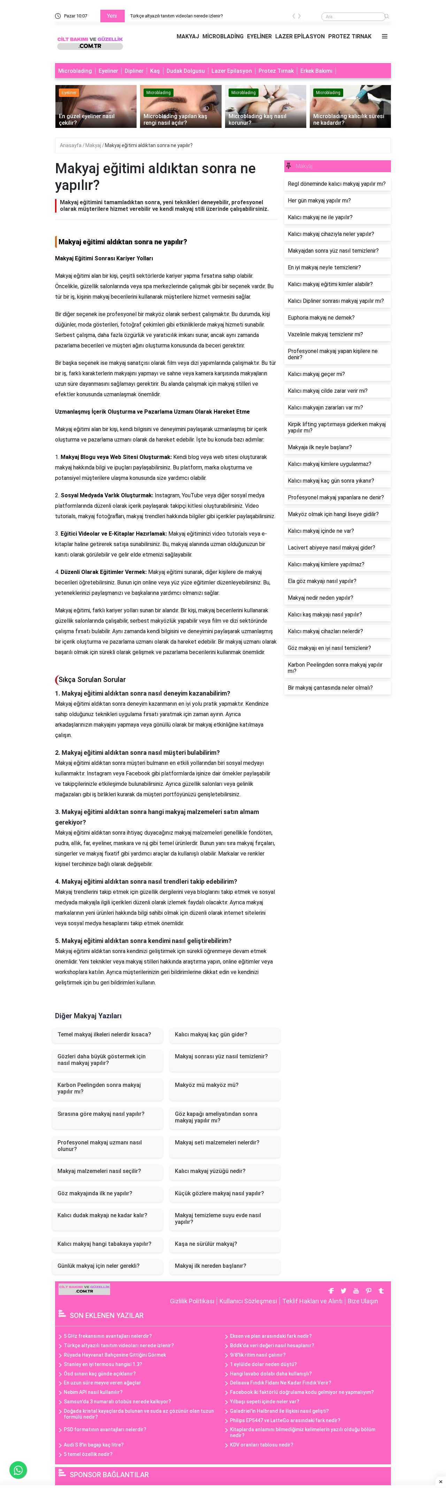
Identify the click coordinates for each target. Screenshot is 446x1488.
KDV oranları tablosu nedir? (261, 1445)
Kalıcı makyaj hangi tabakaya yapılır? (104, 1244)
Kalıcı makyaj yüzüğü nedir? (210, 1171)
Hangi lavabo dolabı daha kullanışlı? (271, 1373)
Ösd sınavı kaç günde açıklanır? (100, 1373)
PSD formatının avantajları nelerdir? (105, 1429)
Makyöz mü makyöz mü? (207, 1085)
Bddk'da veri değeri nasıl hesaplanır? (272, 1345)
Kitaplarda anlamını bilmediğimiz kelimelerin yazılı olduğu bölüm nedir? (302, 1432)
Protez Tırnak (276, 71)
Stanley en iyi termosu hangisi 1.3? (103, 1364)
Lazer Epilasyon (232, 71)
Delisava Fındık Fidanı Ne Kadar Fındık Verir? (280, 1383)
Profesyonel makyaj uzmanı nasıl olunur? (99, 1145)
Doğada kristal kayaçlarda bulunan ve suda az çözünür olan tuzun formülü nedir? (139, 1414)
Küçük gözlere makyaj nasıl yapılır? (219, 1193)
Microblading (75, 71)
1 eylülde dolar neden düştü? (263, 1364)
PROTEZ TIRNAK (349, 36)
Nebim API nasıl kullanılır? (93, 1392)
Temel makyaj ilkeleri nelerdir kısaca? (104, 1034)
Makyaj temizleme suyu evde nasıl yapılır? (218, 1218)
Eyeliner (108, 71)
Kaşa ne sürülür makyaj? (206, 1244)
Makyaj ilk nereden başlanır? (210, 1266)
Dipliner (134, 71)
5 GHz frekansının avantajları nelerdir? (108, 1336)
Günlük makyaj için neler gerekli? (98, 1266)
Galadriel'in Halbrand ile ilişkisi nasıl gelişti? (279, 1411)
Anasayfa (71, 145)
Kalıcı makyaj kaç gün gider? (211, 1034)
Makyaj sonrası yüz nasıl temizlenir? (221, 1056)
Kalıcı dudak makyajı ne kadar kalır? (102, 1215)
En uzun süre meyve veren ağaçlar (102, 1383)
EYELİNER (259, 36)
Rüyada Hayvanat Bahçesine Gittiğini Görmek (115, 1355)
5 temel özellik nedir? (88, 1454)
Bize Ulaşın (363, 1301)
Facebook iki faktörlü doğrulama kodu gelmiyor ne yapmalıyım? (302, 1392)
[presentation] (294, 17)
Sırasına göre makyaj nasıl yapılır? (101, 1114)
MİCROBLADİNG (223, 36)
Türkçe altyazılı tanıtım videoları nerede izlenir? (176, 15)
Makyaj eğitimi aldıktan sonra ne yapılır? (149, 145)
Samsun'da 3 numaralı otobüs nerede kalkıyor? (117, 1401)
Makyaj (93, 145)
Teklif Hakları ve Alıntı (312, 1301)
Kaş (155, 71)
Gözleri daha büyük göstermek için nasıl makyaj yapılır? (101, 1059)
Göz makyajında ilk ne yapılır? (94, 1193)
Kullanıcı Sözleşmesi (248, 1301)
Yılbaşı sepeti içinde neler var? (264, 1401)
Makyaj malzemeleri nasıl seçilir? (99, 1171)
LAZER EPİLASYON (300, 36)
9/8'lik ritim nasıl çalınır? (258, 1355)
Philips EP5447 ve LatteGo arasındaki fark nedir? (285, 1420)
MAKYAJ (188, 36)
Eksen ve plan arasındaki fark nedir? (271, 1336)
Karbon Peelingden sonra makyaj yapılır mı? (99, 1088)
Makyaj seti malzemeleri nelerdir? (217, 1142)
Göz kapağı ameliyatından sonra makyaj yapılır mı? (216, 1117)
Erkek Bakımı (316, 71)
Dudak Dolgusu (186, 71)
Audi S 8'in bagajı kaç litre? (94, 1445)
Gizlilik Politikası (192, 1301)
